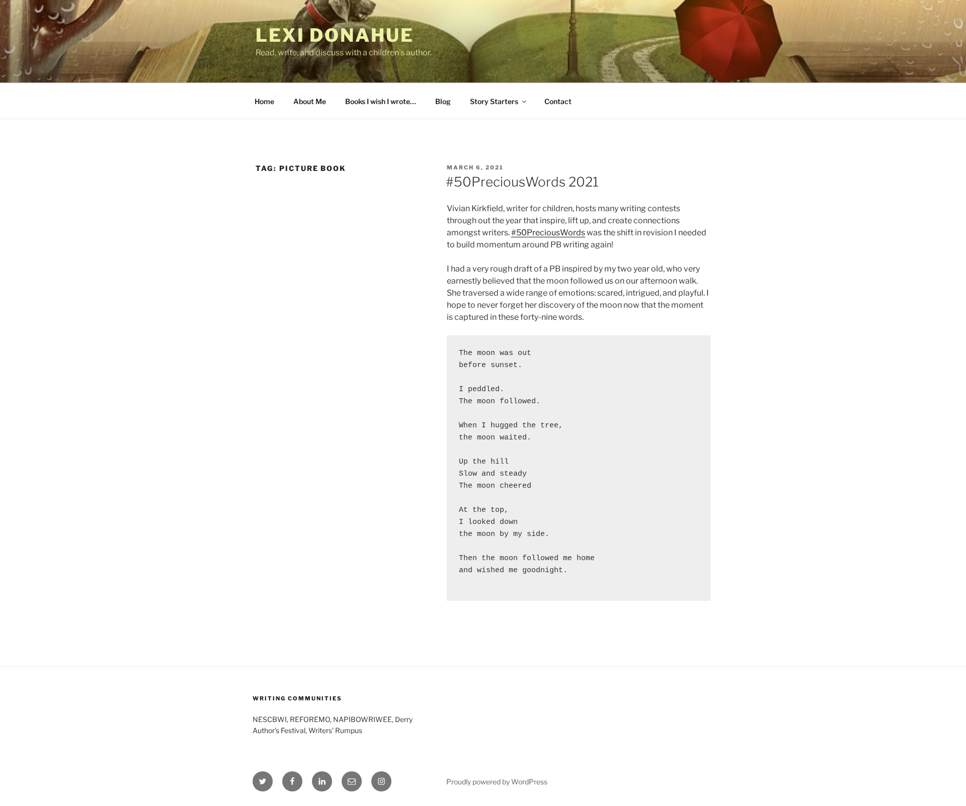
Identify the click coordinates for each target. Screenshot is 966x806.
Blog (443, 101)
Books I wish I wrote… (380, 101)
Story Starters (494, 101)
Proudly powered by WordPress (496, 781)
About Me (309, 101)
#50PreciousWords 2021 (522, 182)
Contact (558, 101)
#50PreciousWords (548, 232)
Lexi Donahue (335, 35)
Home (264, 101)
